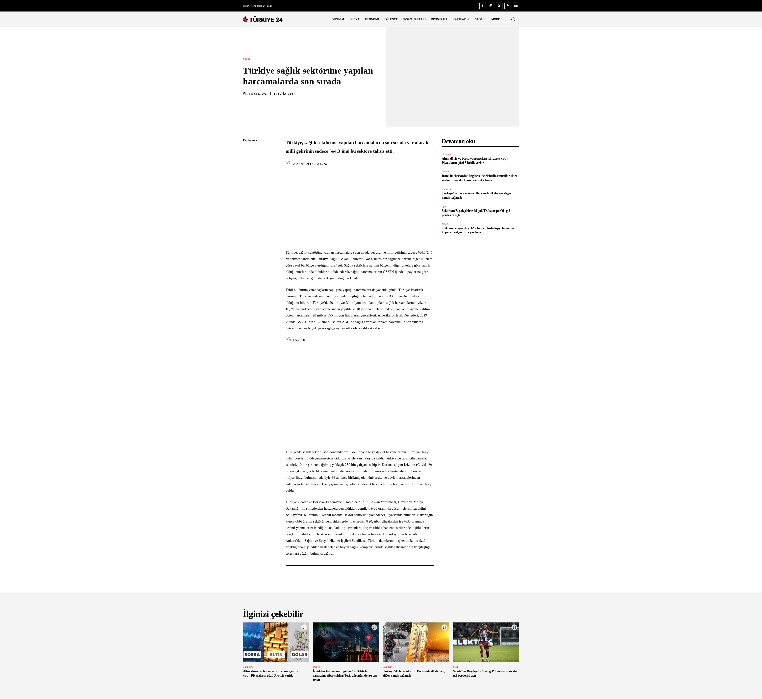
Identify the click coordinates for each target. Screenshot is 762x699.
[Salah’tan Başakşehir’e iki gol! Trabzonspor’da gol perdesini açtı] (486, 642)
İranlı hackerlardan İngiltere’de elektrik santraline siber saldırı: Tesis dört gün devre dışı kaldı (479, 178)
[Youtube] (516, 6)
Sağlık (247, 58)
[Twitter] (499, 6)
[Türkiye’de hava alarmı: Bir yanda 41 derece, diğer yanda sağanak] (416, 642)
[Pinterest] (507, 6)
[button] (513, 19)
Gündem (446, 188)
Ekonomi (447, 153)
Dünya (445, 171)
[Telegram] (247, 196)
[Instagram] (491, 6)
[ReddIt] (247, 187)
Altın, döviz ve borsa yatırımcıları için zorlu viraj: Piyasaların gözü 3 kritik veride (475, 160)
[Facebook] (482, 6)
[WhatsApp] (247, 178)
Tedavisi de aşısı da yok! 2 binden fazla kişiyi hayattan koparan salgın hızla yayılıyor (478, 230)
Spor (444, 206)
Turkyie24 (285, 93)
